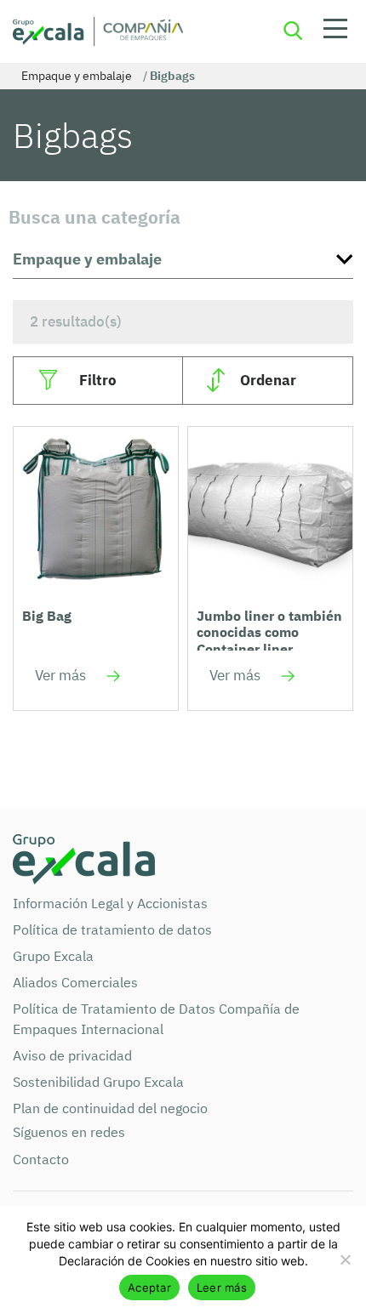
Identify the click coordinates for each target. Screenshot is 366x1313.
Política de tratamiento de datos (112, 929)
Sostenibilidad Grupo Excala (98, 1081)
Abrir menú (335, 31)
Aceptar (149, 1287)
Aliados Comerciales (75, 982)
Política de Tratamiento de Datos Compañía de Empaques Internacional (156, 1018)
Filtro (98, 380)
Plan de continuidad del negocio (110, 1108)
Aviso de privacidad (72, 1055)
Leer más (222, 1287)
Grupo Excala (53, 955)
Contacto (41, 1159)
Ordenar (268, 380)
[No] (344, 1259)
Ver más (60, 675)
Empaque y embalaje (76, 75)
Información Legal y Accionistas (110, 903)
